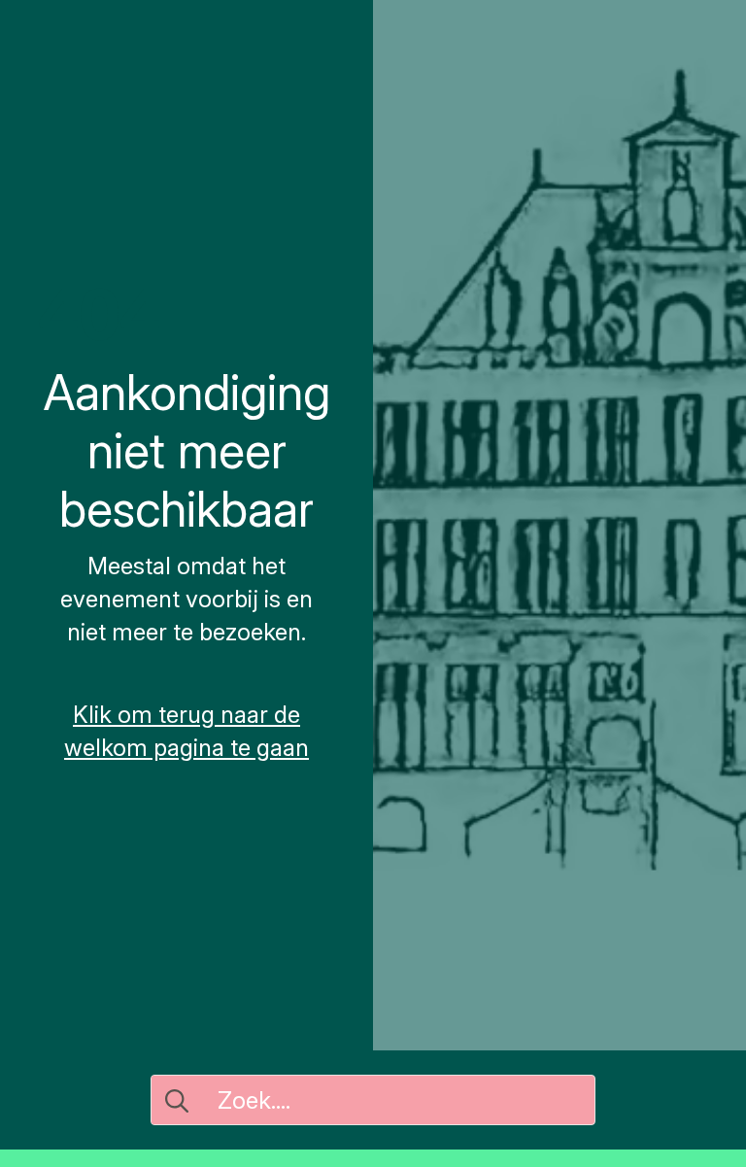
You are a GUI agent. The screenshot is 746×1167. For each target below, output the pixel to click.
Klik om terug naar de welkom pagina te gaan (186, 731)
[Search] (177, 1101)
